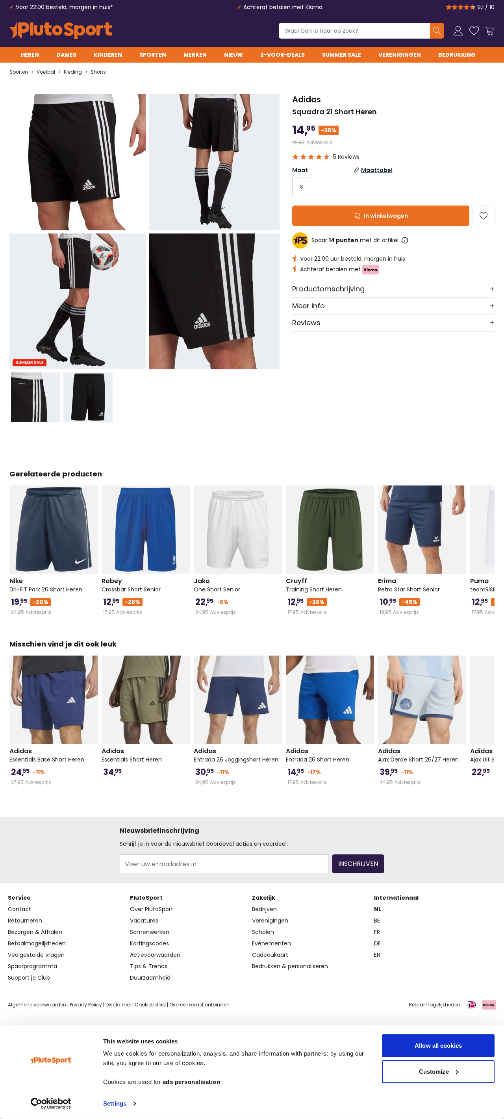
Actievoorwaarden (155, 955)
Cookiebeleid (150, 1004)
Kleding (73, 72)
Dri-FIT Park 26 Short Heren (45, 585)
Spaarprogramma (32, 966)
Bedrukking (457, 55)
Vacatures (144, 920)
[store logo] (60, 30)
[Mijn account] (458, 30)
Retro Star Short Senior (409, 585)
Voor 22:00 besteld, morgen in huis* (64, 7)
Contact (19, 909)
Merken (195, 55)
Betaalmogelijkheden (37, 943)
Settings (114, 1103)
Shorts (98, 72)
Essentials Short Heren (132, 755)
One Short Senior (217, 585)
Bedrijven (264, 909)
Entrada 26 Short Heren (317, 755)
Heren (30, 55)
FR (377, 932)
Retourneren (25, 920)
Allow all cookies (438, 1045)
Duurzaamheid (150, 978)
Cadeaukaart (270, 955)
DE (377, 943)
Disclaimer (118, 1004)
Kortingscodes (149, 943)
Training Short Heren (314, 585)
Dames (66, 55)
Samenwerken (149, 932)
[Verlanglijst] (474, 30)
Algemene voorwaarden (37, 1004)
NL (377, 909)
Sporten (152, 55)
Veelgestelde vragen (36, 955)
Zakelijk (263, 898)
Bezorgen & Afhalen (35, 932)
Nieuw (233, 55)
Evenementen (271, 943)
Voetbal (46, 72)
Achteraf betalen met (331, 269)
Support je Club (29, 978)
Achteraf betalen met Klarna (282, 7)
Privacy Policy (86, 1004)
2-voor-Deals (282, 55)
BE (377, 920)
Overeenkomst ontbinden (199, 1004)
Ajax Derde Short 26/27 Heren (418, 755)
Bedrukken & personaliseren (290, 966)
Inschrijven (358, 863)
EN (377, 955)
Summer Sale (341, 55)
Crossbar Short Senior (131, 585)
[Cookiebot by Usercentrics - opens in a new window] (51, 1104)
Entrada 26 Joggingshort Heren (236, 755)
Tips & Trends (148, 966)
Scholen (263, 932)
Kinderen (108, 55)
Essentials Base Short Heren (46, 755)
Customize (434, 1071)
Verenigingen (399, 55)
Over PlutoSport (151, 909)
